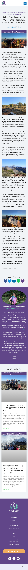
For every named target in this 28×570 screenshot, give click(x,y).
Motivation (14, 12)
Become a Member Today (14, 551)
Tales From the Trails (12, 14)
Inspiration (9, 12)
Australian (11, 11)
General (16, 11)
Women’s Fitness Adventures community (13, 329)
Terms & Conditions (14, 541)
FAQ (14, 536)
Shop (14, 533)
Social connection (22, 12)
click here (13, 268)
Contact (14, 531)
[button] (5, 281)
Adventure (6, 11)
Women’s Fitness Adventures (13, 308)
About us (14, 520)
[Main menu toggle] (25, 3)
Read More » (6, 428)
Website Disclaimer (14, 544)
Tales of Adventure (14, 528)
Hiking (19, 11)
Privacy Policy (14, 539)
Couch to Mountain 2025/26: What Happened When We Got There (14, 407)
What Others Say (14, 525)
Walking (19, 14)
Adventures (14, 517)
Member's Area (14, 523)
